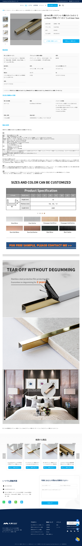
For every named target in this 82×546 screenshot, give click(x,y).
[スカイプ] (11, 503)
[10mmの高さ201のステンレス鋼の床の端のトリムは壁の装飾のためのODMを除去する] (32, 451)
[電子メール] (23, 503)
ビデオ (30, 5)
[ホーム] (8, 5)
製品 (26, 5)
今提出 (49, 503)
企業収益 (48, 524)
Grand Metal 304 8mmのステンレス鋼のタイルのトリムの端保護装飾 (67, 464)
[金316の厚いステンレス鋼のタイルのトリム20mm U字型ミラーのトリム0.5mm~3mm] (26, 29)
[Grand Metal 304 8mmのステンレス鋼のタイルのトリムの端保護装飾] (67, 451)
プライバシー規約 (18, 544)
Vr (45, 5)
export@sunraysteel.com (10, 489)
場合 (57, 524)
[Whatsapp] (6, 503)
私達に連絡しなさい (53, 41)
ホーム (22, 5)
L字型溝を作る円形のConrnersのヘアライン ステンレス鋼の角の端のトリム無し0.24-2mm (50, 464)
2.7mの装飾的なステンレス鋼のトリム (13, 428)
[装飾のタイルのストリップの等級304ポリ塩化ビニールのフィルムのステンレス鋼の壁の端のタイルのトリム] (14, 451)
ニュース (58, 527)
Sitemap (47, 531)
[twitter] (77, 524)
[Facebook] (77, 520)
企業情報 (35, 5)
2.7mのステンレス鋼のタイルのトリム (49, 428)
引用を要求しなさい (52, 5)
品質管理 (48, 529)
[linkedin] (77, 529)
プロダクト (8, 10)
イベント (41, 5)
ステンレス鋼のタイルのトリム (18, 10)
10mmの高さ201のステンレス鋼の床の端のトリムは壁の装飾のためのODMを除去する (32, 464)
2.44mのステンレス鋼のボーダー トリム (31, 428)
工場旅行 (48, 527)
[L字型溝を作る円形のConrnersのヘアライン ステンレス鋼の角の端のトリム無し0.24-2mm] (49, 451)
